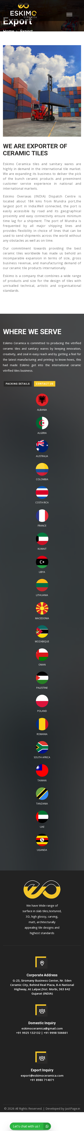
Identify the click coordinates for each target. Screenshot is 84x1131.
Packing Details (18, 383)
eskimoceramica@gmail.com (42, 1028)
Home (8, 31)
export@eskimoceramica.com (42, 1075)
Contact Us (44, 383)
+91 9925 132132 (28, 1033)
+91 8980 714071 (42, 1080)
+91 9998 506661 (56, 1033)
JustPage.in (72, 1108)
